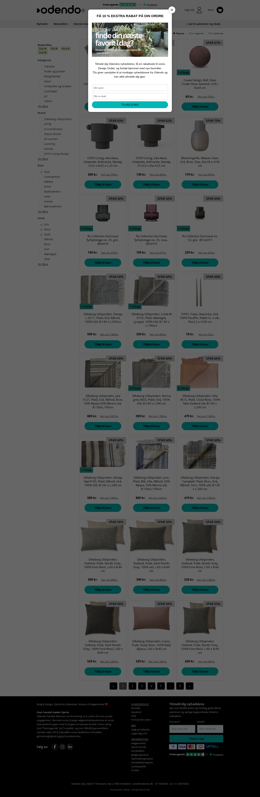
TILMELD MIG (130, 104)
